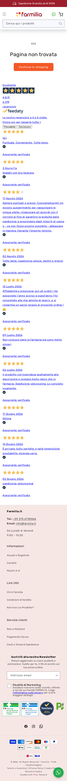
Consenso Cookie (33, 771)
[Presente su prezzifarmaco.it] (60, 710)
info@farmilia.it (26, 523)
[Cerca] (60, 23)
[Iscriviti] (56, 675)
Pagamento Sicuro (18, 636)
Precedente (9, 127)
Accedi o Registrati (18, 555)
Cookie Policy (52, 768)
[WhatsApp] (54, 14)
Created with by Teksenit (33, 775)
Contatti (11, 563)
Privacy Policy (36, 768)
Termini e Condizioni (17, 768)
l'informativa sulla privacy (28, 692)
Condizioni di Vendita (19, 599)
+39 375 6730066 (24, 518)
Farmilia (45, 762)
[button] (4, 14)
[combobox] (33, 23)
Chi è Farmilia (15, 592)
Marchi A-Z (13, 570)
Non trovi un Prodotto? (20, 607)
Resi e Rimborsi (16, 629)
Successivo (25, 127)
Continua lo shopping (33, 67)
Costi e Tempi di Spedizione (23, 644)
